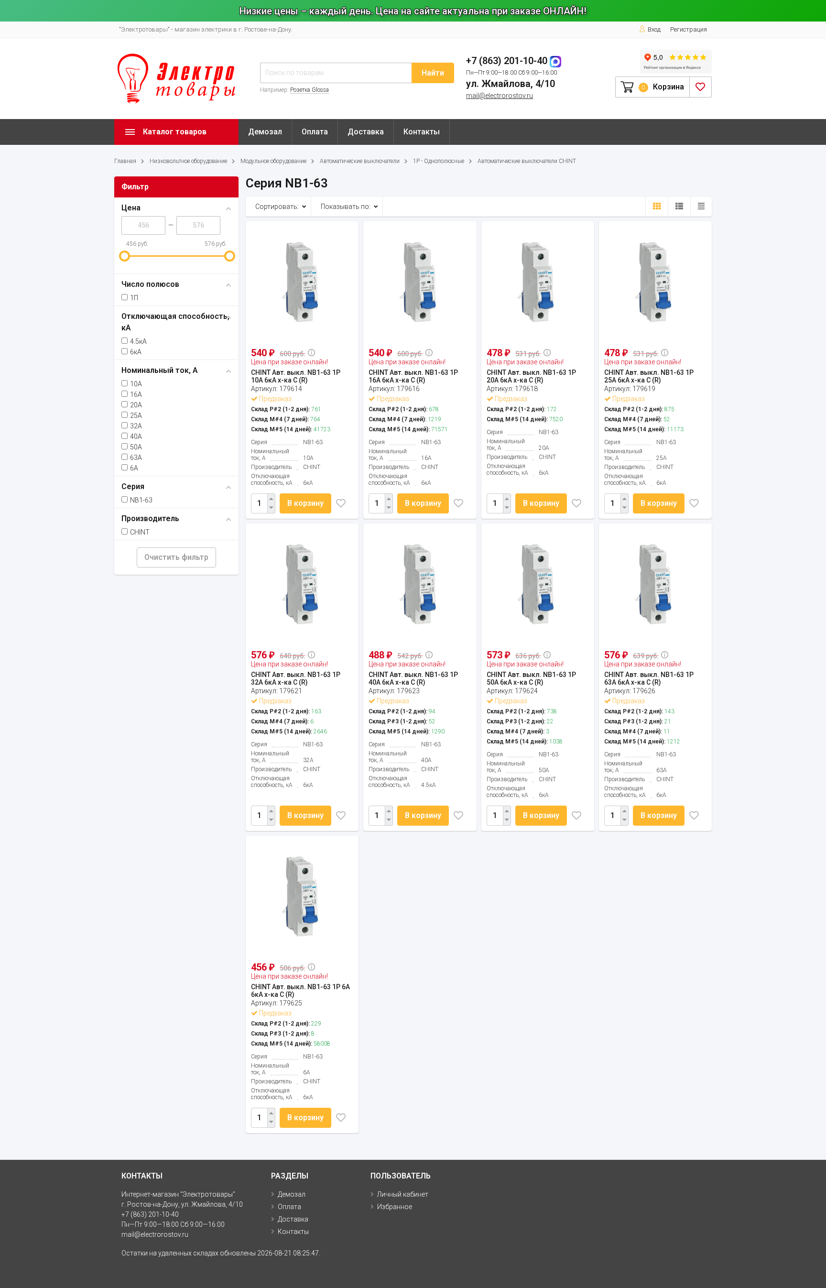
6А (134, 468)
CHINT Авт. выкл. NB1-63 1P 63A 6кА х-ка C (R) (649, 678)
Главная (125, 161)
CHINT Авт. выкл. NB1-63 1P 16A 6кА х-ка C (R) (413, 376)
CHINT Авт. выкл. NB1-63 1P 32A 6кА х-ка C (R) (295, 678)
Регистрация (688, 29)
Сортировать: (277, 206)
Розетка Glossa (309, 90)
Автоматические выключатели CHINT (527, 161)
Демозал (265, 131)
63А (136, 457)
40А (136, 436)
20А (136, 405)
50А (136, 447)
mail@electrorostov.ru (499, 95)
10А (136, 384)
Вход (654, 29)
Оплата (315, 131)
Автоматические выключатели (360, 161)
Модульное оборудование (273, 161)
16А (136, 394)
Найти (433, 72)
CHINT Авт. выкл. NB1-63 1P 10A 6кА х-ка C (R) (295, 376)
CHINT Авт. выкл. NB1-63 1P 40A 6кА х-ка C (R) (413, 678)
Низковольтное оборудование (188, 161)
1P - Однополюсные (438, 161)
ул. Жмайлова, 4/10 (510, 83)
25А (136, 415)
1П (134, 298)
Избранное (394, 1207)
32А (136, 426)
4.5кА (138, 341)
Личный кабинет (402, 1194)
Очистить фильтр (176, 557)
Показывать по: (345, 206)
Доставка (366, 131)
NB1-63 (141, 500)
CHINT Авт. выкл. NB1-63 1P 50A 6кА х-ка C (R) (531, 678)
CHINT (140, 532)
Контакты (421, 131)
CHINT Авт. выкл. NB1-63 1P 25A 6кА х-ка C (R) (649, 376)
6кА (135, 352)
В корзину (305, 503)
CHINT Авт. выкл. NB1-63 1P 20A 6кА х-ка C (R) (531, 376)
